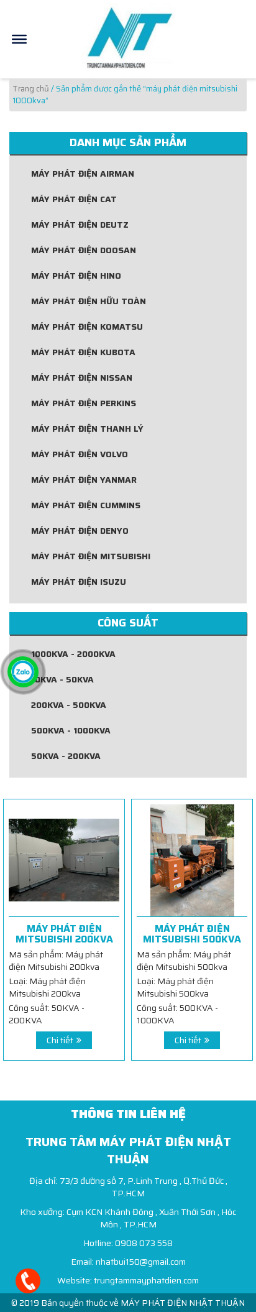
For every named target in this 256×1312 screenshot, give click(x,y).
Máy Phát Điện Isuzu (78, 582)
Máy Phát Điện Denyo (80, 530)
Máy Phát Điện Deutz (80, 224)
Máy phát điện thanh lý (87, 428)
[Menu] (19, 39)
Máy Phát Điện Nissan (81, 377)
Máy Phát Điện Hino (76, 275)
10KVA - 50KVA (62, 679)
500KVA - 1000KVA (71, 730)
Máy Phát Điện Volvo (79, 454)
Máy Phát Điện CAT (74, 199)
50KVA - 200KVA (66, 756)
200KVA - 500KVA (68, 705)
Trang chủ (30, 88)
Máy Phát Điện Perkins (83, 403)
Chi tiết (60, 1040)
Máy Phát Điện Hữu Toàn (88, 301)
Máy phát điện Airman (82, 173)
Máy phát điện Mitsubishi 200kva (64, 934)
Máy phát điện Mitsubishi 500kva (192, 934)
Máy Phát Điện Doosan (83, 250)
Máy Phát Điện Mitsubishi (90, 556)
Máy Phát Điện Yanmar (84, 479)
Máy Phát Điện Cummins (85, 505)
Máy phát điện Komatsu (87, 326)
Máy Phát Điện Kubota (83, 352)
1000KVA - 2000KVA (73, 654)
